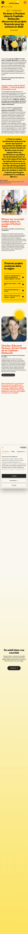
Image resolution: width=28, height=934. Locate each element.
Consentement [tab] (5, 451)
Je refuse (14, 485)
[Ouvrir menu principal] (2, 2)
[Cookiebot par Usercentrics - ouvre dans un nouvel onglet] (20, 448)
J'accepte (14, 475)
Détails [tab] (13, 451)
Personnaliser (13, 480)
